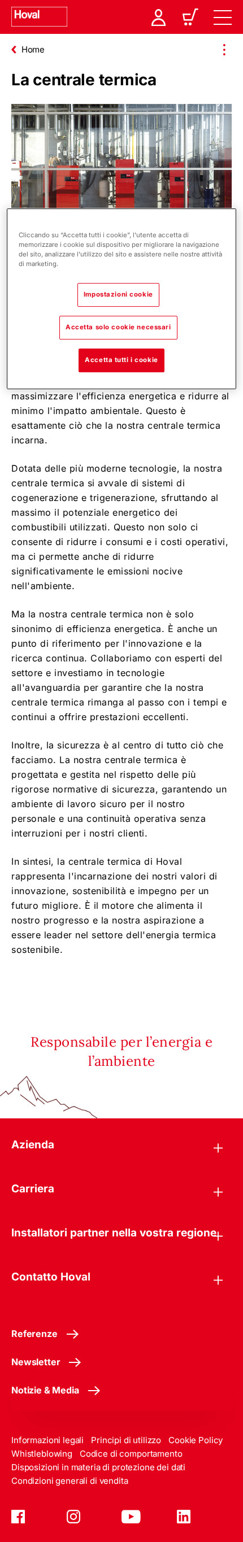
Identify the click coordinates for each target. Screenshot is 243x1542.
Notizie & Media (45, 1390)
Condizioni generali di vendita (69, 1480)
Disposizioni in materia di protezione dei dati (98, 1467)
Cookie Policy (195, 1440)
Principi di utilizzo (126, 1440)
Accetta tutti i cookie (121, 360)
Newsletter (35, 1361)
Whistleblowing (41, 1453)
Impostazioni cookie (118, 294)
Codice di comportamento (131, 1453)
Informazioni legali (47, 1440)
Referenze (34, 1333)
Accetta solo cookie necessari (118, 327)
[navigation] (223, 17)
